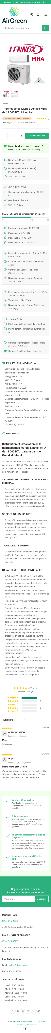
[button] (13, 698)
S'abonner (41, 899)
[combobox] (25, 28)
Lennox (5, 104)
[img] (7, 728)
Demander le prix (37, 135)
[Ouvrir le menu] (46, 15)
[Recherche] (45, 28)
